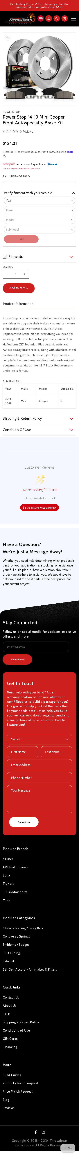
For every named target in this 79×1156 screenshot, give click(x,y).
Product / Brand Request (20, 1083)
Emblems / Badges (16, 944)
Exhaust (8, 961)
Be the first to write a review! (39, 507)
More (6, 900)
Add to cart (17, 288)
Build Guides (12, 1075)
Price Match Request (18, 1091)
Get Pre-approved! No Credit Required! (21, 169)
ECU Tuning (11, 953)
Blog (6, 1100)
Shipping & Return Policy (21, 1022)
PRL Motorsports (15, 892)
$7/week (52, 164)
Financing (10, 1047)
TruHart (8, 883)
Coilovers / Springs (16, 936)
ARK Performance (15, 867)
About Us (10, 1005)
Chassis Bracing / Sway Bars (23, 928)
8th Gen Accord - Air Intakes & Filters (30, 969)
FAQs (6, 1014)
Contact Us (11, 997)
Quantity (8, 266)
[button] (40, 18)
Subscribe (16, 659)
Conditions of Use (16, 1030)
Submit (22, 822)
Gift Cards (10, 1039)
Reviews (9, 1108)
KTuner (8, 859)
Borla (6, 875)
